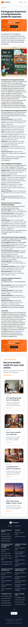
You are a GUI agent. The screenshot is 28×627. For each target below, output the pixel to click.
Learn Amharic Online (6, 596)
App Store (10, 526)
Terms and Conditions (18, 619)
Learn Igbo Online (5, 600)
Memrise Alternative (6, 538)
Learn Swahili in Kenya (6, 564)
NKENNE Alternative (5, 541)
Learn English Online (20, 597)
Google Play (17, 526)
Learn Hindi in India (5, 553)
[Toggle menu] (25, 2)
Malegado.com (19, 331)
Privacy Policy (8, 619)
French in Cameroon (20, 536)
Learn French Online (20, 600)
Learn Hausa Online (6, 598)
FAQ (20, 620)
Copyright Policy (10, 620)
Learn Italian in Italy (6, 555)
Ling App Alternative (6, 536)
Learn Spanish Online (20, 604)
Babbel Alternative (5, 534)
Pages (16, 620)
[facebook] (14, 609)
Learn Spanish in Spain (6, 562)
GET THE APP (14, 26)
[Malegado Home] (6, 2)
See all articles (7, 375)
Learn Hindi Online (19, 602)
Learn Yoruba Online (6, 605)
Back (4, 8)
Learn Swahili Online (6, 603)
